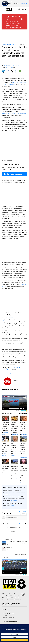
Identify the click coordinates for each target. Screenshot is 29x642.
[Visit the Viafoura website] (24, 554)
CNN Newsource (6, 65)
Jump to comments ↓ (7, 373)
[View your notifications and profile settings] (25, 523)
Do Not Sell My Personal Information (11, 599)
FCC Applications (15, 597)
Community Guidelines (7, 596)
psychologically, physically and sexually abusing (14, 113)
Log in (20, 511)
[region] (14, 533)
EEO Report (5, 594)
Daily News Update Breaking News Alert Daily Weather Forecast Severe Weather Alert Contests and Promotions (8, 613)
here (12, 505)
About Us (16, 596)
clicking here (14, 500)
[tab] (6, 523)
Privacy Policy (20, 594)
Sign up (24, 511)
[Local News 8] (11, 10)
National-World (16, 367)
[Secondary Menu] (4, 9)
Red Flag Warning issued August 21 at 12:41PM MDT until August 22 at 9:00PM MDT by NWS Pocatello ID (13, 24)
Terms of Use (12, 594)
